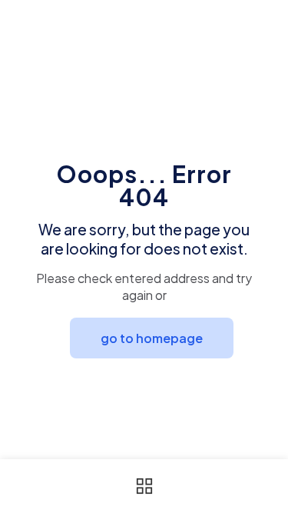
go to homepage (152, 338)
